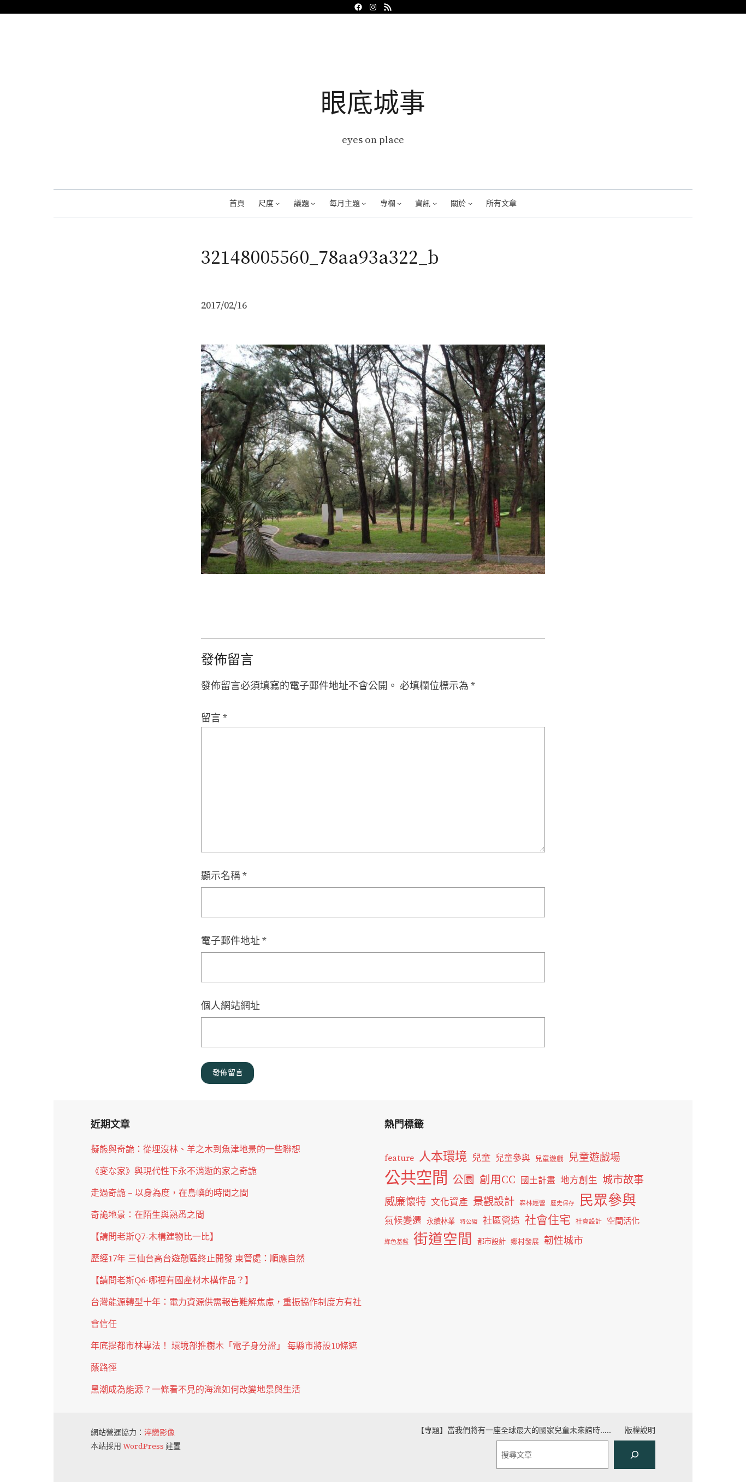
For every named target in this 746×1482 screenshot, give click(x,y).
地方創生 (578, 1180)
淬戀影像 (159, 1432)
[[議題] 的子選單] (313, 203)
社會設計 (589, 1221)
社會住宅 (548, 1220)
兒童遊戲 (549, 1158)
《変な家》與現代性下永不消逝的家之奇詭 (174, 1171)
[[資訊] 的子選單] (435, 203)
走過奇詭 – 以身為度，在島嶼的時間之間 (169, 1193)
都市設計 (491, 1241)
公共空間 (416, 1178)
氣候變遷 (403, 1220)
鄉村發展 (525, 1241)
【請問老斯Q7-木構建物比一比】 (154, 1236)
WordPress (143, 1445)
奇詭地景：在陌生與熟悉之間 (147, 1214)
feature (399, 1158)
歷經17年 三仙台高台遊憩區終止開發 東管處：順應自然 (198, 1258)
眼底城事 (373, 102)
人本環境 (443, 1156)
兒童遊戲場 (594, 1157)
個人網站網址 (230, 1005)
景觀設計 (493, 1201)
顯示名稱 (224, 875)
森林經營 (532, 1203)
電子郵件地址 (234, 940)
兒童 (481, 1157)
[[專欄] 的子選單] (399, 203)
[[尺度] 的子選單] (277, 203)
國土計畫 (537, 1180)
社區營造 (501, 1220)
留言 (214, 718)
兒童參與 (512, 1158)
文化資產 (449, 1202)
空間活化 (623, 1220)
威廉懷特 (405, 1201)
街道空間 (442, 1239)
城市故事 (623, 1179)
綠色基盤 (396, 1241)
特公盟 (469, 1222)
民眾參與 (607, 1200)
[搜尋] (634, 1454)
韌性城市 (563, 1240)
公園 (464, 1179)
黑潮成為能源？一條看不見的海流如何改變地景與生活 (195, 1389)
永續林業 (441, 1221)
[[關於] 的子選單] (470, 203)
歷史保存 (562, 1203)
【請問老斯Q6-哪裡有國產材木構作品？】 (172, 1280)
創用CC (497, 1179)
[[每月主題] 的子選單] (364, 203)
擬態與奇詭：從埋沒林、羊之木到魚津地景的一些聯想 (195, 1149)
